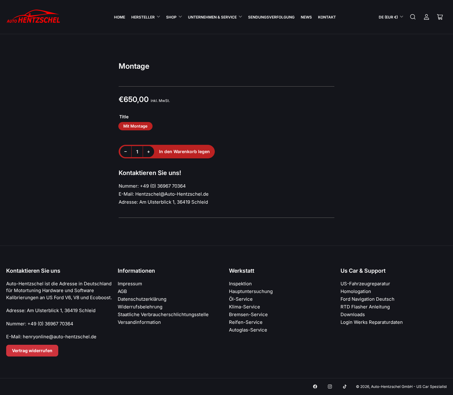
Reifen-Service (246, 322)
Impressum (130, 284)
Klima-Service (244, 307)
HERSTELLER (143, 17)
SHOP (171, 17)
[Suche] (413, 17)
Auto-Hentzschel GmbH (392, 386)
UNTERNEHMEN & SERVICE (212, 17)
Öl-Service (241, 299)
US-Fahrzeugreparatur (365, 284)
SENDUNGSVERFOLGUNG (271, 17)
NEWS (306, 17)
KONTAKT (327, 17)
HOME (119, 17)
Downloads (353, 314)
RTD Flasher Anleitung (365, 307)
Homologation (356, 291)
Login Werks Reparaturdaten (372, 322)
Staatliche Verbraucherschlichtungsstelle (163, 314)
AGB (122, 291)
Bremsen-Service (248, 314)
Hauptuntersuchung (251, 291)
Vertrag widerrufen (32, 350)
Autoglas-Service (248, 330)
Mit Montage (135, 126)
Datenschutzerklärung (142, 299)
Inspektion (240, 284)
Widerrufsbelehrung (140, 307)
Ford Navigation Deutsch (367, 299)
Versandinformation (139, 322)
